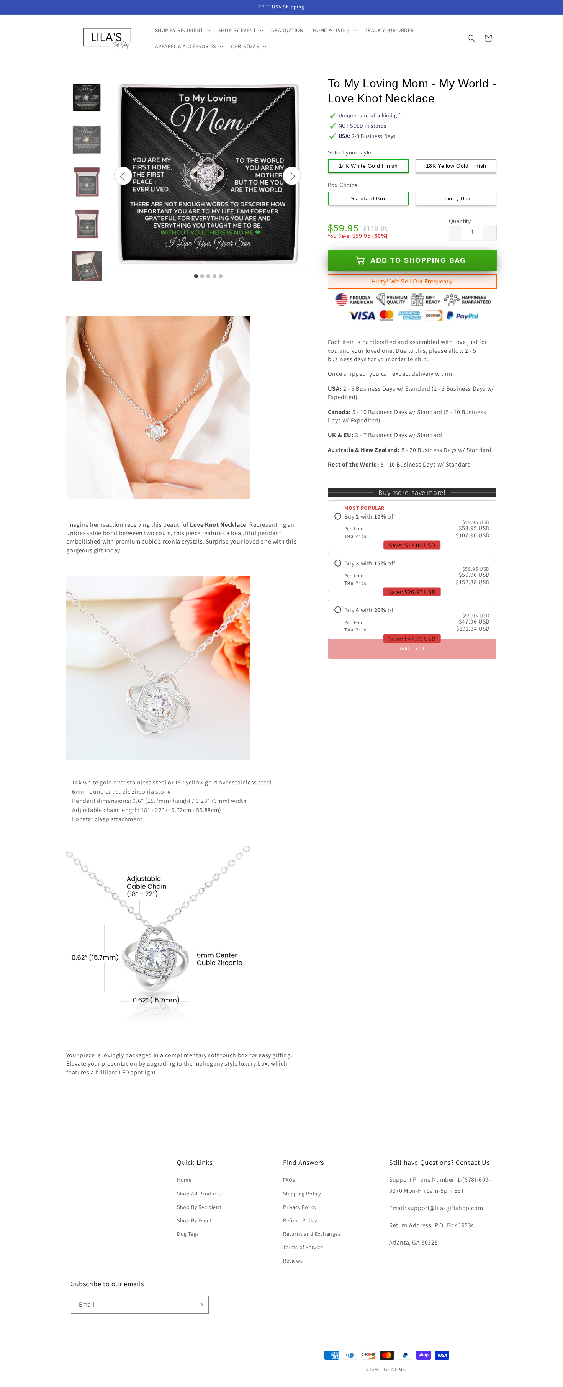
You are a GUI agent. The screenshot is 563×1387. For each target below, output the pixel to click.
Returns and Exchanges (312, 1233)
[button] (182, 30)
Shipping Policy (302, 1193)
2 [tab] (202, 276)
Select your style (350, 152)
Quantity (460, 221)
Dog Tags (188, 1233)
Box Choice (343, 185)
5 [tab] (221, 276)
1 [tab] (196, 276)
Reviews (293, 1260)
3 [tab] (208, 276)
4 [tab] (214, 276)
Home (184, 1179)
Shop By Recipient (199, 1207)
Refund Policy (300, 1220)
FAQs (289, 1179)
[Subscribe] (199, 1305)
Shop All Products (199, 1193)
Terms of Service (303, 1247)
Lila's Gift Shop (394, 1369)
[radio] (412, 526)
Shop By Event (194, 1220)
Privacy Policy (299, 1207)
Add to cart (412, 649)
